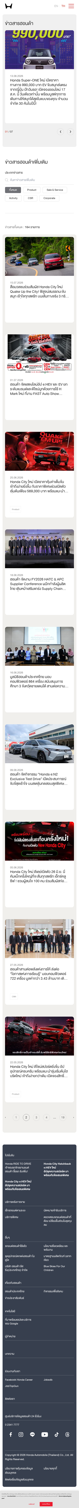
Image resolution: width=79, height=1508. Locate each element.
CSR (30, 198)
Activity (13, 198)
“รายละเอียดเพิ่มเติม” (11, 1496)
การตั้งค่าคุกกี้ (31, 1504)
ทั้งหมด (13, 190)
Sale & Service (55, 190)
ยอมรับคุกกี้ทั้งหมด (46, 1504)
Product (31, 190)
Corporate (49, 198)
